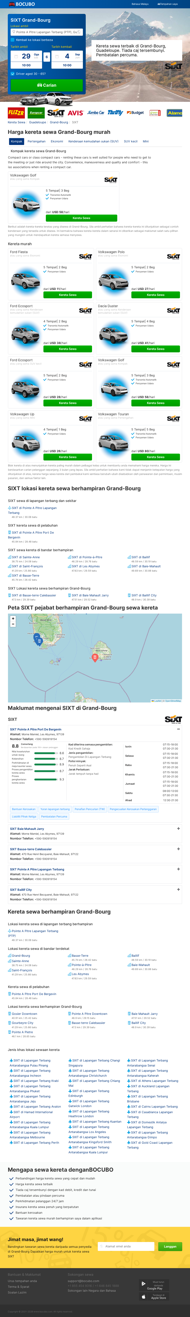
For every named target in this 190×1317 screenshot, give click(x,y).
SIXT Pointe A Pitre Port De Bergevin (35, 729)
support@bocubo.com (83, 1281)
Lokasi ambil (19, 25)
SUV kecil (130, 141)
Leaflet (157, 700)
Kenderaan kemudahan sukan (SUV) (93, 141)
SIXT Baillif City (21, 890)
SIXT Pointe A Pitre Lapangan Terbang (37, 869)
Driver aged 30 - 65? (31, 74)
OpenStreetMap (173, 700)
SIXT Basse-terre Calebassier (31, 849)
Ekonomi (57, 141)
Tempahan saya (169, 4)
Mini (146, 141)
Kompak (16, 141)
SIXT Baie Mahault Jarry (27, 829)
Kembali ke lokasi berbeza (34, 40)
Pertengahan (36, 141)
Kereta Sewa (81, 218)
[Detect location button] (79, 32)
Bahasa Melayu (140, 4)
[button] (39, 641)
